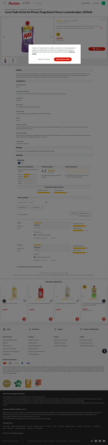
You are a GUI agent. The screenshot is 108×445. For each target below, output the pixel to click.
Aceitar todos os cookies (63, 59)
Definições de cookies (44, 59)
